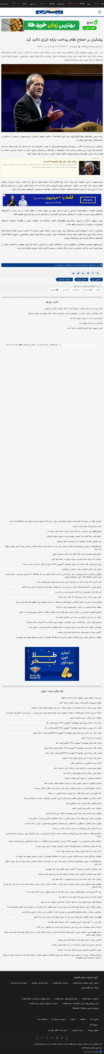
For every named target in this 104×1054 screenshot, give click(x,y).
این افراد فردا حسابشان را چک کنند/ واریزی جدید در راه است (78, 592)
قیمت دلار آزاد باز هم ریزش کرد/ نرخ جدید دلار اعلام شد (80, 897)
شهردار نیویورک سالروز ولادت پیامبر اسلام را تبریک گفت (80, 703)
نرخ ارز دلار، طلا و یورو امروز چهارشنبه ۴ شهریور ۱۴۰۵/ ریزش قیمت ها (74, 723)
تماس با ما (94, 1019)
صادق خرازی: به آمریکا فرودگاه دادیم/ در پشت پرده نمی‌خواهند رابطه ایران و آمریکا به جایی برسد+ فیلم (61, 587)
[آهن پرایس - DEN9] (52, 415)
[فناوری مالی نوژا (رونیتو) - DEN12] (52, 664)
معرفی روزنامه (93, 1030)
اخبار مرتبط (52, 302)
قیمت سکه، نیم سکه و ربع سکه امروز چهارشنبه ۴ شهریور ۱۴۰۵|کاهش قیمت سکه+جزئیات (66, 733)
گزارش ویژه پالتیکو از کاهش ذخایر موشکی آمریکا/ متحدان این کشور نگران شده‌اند (69, 874)
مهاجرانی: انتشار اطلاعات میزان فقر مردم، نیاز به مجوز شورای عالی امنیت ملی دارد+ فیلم (67, 917)
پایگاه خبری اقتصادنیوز (89, 987)
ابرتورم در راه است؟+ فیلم (91, 738)
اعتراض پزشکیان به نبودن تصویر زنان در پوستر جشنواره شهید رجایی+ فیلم (72, 783)
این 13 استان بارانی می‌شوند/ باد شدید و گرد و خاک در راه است (76, 828)
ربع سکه (100, 4)
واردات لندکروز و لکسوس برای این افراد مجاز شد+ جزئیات (79, 950)
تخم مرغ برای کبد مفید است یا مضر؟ (86, 526)
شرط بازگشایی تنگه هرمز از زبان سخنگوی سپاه (83, 803)
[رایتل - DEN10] (52, 487)
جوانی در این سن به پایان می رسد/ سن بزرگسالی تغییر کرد (78, 617)
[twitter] (88, 273)
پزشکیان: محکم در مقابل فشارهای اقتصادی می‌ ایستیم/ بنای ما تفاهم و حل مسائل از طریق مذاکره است (61, 912)
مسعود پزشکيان (64, 279)
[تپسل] (4, 195)
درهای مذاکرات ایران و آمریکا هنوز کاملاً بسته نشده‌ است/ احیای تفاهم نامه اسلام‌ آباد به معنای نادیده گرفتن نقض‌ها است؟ (54, 907)
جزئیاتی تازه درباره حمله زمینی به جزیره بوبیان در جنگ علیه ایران (76, 559)
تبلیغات (82, 1019)
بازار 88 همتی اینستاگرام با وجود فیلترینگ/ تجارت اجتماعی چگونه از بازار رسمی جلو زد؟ (68, 846)
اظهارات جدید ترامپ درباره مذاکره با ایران (85, 718)
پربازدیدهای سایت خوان (52, 504)
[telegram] (78, 273)
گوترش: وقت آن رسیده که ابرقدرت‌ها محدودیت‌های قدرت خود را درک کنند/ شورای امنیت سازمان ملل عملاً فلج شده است (55, 521)
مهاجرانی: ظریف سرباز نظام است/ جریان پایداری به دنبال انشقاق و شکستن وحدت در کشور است (64, 627)
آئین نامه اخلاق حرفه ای (57, 1030)
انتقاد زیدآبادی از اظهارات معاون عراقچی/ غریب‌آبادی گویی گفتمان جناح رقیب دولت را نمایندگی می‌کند (62, 798)
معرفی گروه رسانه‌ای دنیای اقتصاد (85, 983)
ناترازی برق (96, 279)
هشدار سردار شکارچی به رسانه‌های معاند (86, 763)
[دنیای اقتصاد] (49, 12)
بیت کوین (20, 4)
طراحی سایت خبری (93, 1052)
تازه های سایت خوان (52, 691)
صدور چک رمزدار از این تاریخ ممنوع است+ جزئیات (81, 758)
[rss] (52, 1038)
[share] (47, 1038)
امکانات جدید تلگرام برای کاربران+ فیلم (86, 808)
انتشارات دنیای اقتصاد (90, 998)
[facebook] (93, 273)
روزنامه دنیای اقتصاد (60, 983)
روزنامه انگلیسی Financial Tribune (85, 1008)
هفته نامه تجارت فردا (19, 983)
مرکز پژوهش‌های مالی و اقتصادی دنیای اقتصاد (80, 1003)
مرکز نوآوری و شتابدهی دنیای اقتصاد (36, 998)
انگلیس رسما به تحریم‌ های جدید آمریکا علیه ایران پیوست (79, 632)
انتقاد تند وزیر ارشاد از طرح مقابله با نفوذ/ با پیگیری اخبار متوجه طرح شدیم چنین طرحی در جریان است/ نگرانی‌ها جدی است (53, 713)
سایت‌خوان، (92, 265)
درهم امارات (47, 4)
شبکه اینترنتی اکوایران (39, 983)
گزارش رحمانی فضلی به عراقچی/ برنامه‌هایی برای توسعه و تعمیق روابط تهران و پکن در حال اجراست (63, 823)
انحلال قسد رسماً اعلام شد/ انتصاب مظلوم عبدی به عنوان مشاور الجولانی (73, 536)
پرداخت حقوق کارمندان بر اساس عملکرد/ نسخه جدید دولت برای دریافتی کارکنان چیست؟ (67, 788)
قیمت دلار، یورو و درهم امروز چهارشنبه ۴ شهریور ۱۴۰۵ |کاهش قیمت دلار (73, 728)
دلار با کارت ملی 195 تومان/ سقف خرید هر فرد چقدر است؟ (78, 851)
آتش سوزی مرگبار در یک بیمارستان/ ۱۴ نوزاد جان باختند (79, 597)
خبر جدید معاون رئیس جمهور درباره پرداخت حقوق (81, 698)
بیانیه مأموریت (77, 1030)
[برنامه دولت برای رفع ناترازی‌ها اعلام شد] (89, 168)
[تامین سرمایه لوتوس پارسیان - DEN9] (52, 453)
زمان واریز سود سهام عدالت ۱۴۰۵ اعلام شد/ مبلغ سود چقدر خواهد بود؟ (73, 516)
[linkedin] (83, 273)
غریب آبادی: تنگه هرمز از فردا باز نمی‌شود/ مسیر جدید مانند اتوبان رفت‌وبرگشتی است (68, 582)
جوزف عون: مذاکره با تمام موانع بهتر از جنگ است (82, 773)
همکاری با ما (42, 1019)
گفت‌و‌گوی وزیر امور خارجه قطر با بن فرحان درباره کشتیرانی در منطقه (74, 793)
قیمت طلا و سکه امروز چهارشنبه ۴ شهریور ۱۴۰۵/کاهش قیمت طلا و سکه (73, 753)
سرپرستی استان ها (59, 1019)
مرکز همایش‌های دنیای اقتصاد (65, 998)
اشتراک (72, 1019)
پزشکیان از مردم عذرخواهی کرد (91, 323)
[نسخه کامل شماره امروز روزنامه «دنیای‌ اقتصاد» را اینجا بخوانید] (81, 358)
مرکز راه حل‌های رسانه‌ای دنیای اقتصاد (43, 1003)
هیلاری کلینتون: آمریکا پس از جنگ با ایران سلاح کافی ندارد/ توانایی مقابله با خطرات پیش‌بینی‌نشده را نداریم (60, 612)
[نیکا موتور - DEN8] (52, 386)
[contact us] (42, 1038)
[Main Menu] (99, 12)
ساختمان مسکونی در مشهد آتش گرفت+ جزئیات (82, 778)
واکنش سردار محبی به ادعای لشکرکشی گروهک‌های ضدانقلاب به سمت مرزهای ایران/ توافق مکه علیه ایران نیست (58, 602)
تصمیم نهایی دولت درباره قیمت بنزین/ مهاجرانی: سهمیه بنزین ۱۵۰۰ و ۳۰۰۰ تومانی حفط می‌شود (64, 622)
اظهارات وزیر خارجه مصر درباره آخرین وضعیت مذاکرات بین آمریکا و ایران (73, 813)
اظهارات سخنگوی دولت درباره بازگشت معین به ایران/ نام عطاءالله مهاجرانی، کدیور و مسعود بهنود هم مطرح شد (58, 637)
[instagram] (67, 1038)
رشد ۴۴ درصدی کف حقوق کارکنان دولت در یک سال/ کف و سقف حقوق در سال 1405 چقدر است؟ (63, 892)
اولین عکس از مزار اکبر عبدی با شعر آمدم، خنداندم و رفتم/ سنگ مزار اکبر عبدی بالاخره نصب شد (65, 511)
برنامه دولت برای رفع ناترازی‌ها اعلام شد (60, 161)
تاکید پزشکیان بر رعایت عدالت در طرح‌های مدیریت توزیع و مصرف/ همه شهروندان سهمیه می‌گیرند (65, 313)
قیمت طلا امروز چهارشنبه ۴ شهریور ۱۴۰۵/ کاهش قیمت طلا (78, 743)
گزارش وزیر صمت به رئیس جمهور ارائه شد (86, 318)
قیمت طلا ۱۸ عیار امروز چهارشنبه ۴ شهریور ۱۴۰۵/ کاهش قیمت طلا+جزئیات (72, 748)
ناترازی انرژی (81, 279)
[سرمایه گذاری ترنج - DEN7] (52, 25)
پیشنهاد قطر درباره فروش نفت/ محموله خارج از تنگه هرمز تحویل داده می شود (71, 902)
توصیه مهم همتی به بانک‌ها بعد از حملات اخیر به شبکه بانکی (77, 768)
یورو (75, 4)
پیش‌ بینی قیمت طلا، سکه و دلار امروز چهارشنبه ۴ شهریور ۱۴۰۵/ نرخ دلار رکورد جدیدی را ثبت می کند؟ (61, 564)
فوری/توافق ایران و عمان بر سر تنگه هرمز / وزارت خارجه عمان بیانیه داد (74, 531)
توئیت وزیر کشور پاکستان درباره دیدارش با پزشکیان (81, 569)
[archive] (37, 1038)
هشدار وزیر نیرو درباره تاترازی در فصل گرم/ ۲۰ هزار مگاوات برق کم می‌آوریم (74, 308)
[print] (73, 273)
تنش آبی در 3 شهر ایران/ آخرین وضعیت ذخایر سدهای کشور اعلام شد (74, 922)
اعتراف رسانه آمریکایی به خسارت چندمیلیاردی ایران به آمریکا (78, 607)
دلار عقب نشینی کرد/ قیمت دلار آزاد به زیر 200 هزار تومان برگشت (76, 945)
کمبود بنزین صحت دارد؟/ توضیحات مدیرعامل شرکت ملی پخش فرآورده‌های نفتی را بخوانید (66, 708)
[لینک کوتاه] (97, 273)
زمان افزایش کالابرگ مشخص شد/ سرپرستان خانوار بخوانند (79, 541)
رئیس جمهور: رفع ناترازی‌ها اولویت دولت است (85, 328)
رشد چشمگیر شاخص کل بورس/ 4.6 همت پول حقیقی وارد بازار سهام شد (73, 869)
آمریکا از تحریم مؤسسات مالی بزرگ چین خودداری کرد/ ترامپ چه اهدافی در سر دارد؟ (68, 927)
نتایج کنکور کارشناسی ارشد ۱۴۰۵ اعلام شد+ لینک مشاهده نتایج (77, 554)
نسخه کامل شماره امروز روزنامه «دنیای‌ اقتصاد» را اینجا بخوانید (33, 347)
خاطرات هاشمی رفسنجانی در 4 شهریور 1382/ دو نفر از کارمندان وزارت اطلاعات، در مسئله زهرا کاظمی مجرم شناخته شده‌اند (55, 841)
